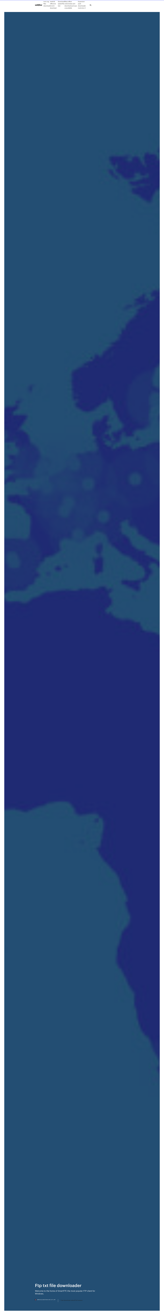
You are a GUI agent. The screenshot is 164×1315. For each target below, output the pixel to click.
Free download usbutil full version (72, 1300)
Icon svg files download (46, 4)
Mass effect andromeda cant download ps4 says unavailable (70, 5)
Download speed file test (61, 4)
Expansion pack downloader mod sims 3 (82, 5)
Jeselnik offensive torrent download (53, 5)
